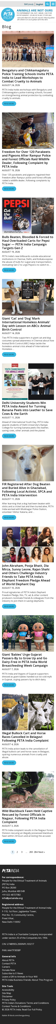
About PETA (8, 960)
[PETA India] (8, 2)
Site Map (6, 993)
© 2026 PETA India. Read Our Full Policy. (22, 1009)
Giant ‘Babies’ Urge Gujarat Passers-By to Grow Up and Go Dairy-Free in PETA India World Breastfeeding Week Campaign (25, 660)
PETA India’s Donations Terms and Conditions (25, 1002)
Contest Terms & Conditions (16, 1006)
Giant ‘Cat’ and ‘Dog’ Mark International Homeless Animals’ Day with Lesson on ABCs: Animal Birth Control (26, 324)
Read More (9, 103)
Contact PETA (9, 963)
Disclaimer (7, 996)
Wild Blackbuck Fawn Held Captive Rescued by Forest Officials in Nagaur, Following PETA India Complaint (27, 816)
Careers (6, 966)
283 (31, 852)
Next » (41, 852)
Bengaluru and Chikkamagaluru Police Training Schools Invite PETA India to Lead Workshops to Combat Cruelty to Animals (27, 75)
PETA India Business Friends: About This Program (27, 979)
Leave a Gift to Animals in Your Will (19, 976)
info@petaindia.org (12, 898)
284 (36, 852)
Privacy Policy (9, 999)
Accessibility (8, 989)
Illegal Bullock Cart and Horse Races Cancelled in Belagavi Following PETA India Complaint (25, 737)
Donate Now (8, 970)
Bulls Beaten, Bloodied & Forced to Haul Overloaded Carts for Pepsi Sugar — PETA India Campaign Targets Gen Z (27, 242)
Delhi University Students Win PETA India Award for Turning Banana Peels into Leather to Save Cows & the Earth (27, 408)
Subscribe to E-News (12, 973)
